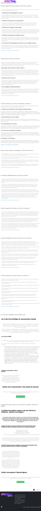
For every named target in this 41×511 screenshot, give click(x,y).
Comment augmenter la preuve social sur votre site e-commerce (16, 6)
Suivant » (38, 489)
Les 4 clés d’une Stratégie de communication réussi (13, 314)
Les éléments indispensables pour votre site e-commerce (14, 175)
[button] (20, 396)
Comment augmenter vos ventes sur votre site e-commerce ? (15, 208)
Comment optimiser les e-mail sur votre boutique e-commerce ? (16, 103)
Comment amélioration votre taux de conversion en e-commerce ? (16, 238)
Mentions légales (26, 507)
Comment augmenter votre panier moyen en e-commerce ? (15, 275)
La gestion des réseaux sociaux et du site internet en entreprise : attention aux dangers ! (19, 405)
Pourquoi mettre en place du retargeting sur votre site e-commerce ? (17, 150)
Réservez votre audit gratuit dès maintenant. (10, 50)
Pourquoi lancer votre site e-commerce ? (10, 58)
